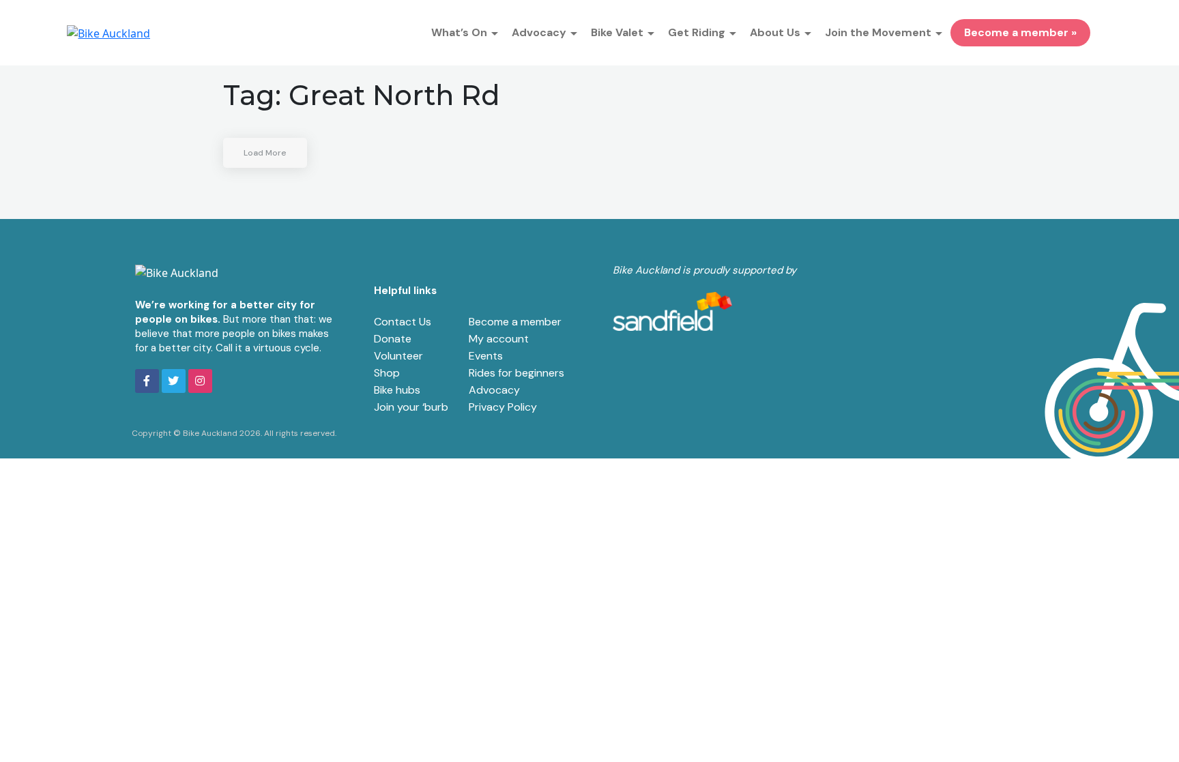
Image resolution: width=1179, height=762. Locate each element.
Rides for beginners (516, 373)
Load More (265, 152)
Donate (392, 339)
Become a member (515, 321)
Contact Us (402, 321)
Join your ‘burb (411, 407)
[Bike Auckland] (108, 33)
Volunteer (398, 356)
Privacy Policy (503, 407)
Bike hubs (397, 390)
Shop (387, 373)
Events (486, 356)
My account (499, 339)
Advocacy (494, 390)
